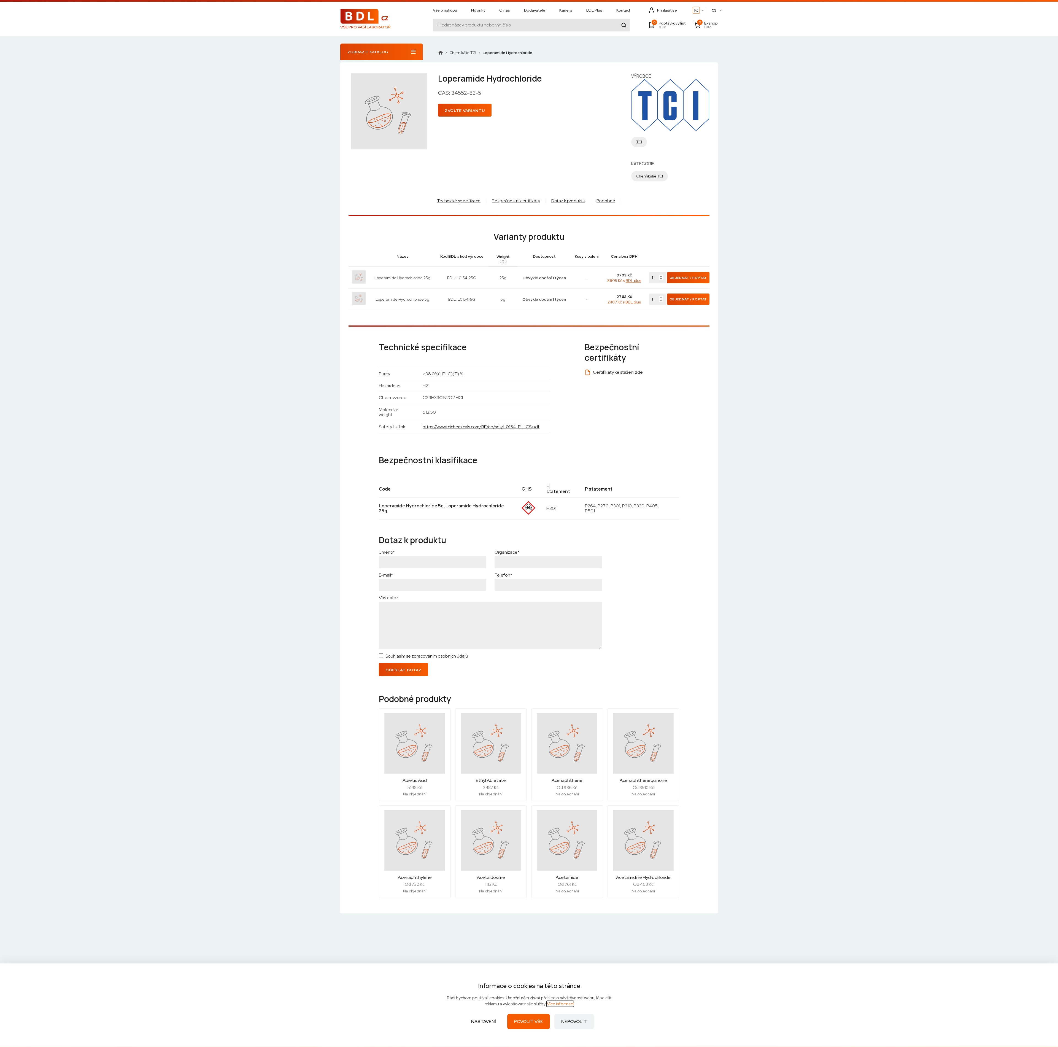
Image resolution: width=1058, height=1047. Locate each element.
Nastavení (483, 1021)
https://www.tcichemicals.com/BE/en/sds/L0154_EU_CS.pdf (481, 427)
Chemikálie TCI (462, 52)
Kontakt (623, 10)
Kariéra (565, 10)
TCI (639, 141)
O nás (504, 10)
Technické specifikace (459, 201)
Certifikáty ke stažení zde (618, 372)
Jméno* (387, 552)
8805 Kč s (624, 280)
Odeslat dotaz (403, 670)
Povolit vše (528, 1021)
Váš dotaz (388, 598)
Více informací (560, 1004)
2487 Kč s (624, 302)
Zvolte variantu (465, 110)
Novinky (478, 10)
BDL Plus (594, 10)
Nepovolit (574, 1021)
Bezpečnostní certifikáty (516, 201)
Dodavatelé (534, 10)
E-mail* (386, 575)
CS (714, 10)
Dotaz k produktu (568, 201)
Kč (696, 10)
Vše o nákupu (445, 10)
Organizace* (507, 552)
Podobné (606, 201)
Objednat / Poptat (688, 278)
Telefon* (503, 575)
